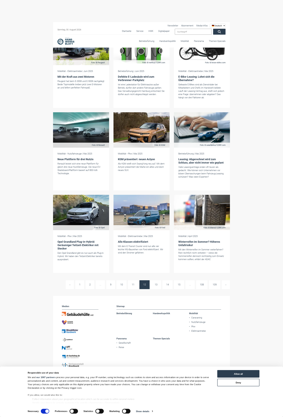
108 (202, 284)
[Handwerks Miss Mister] (80, 331)
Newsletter (173, 25)
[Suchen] (219, 32)
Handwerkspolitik (167, 41)
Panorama (199, 41)
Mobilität (185, 41)
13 (156, 284)
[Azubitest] (80, 339)
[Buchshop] (80, 357)
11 (133, 284)
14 (167, 284)
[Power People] (80, 322)
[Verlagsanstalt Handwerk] (80, 365)
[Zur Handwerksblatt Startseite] (65, 41)
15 (179, 284)
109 (215, 284)
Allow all (238, 374)
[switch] (74, 411)
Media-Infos (202, 25)
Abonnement (187, 25)
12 (144, 284)
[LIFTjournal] (80, 348)
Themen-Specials (217, 41)
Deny (238, 382)
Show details (142, 411)
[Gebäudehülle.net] (80, 314)
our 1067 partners (46, 377)
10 (121, 284)
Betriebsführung (146, 41)
